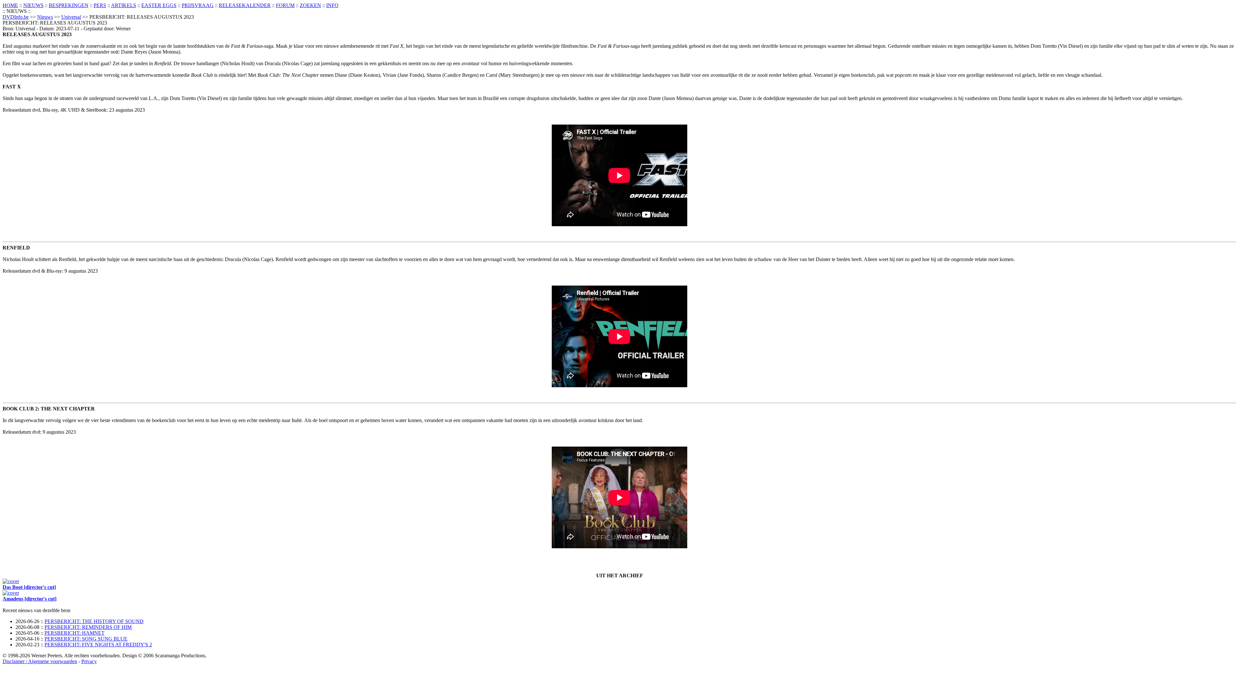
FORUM (285, 5)
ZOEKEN (310, 5)
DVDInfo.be (16, 17)
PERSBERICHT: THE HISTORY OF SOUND (94, 621)
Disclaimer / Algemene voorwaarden (40, 661)
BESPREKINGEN (68, 5)
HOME (10, 5)
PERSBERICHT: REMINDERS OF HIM (88, 627)
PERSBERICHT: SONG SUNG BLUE (86, 638)
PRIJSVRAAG (198, 5)
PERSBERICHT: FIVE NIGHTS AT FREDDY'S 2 (98, 644)
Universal (71, 17)
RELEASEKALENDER (245, 5)
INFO (332, 5)
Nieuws (45, 17)
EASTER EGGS (158, 5)
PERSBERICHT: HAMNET (75, 633)
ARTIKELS (123, 5)
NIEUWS (33, 5)
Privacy (89, 661)
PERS (100, 5)
